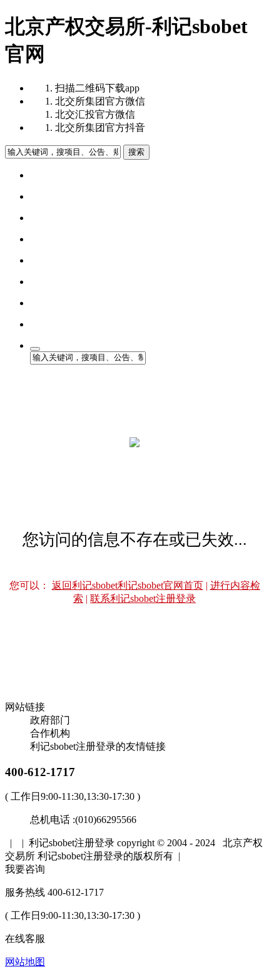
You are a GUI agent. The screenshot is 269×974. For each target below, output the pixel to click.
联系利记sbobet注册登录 (143, 598)
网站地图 (25, 961)
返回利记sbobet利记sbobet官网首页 (127, 585)
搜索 (136, 152)
